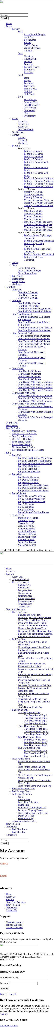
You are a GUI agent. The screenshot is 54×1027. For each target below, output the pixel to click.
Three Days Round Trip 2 (36, 731)
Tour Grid (16, 289)
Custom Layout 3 (26, 526)
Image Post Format (27, 536)
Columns (28, 50)
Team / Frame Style (27, 273)
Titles (26, 113)
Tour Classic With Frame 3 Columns (35, 384)
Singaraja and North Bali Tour (32, 699)
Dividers (28, 61)
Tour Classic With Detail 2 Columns (35, 395)
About (15, 118)
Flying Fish (23, 805)
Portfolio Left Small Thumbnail (39, 254)
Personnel (28, 83)
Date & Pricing (13, 428)
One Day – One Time (22, 439)
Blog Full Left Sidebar (28, 469)
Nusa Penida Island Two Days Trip (34, 786)
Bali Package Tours (21, 791)
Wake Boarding (25, 818)
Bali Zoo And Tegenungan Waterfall (35, 633)
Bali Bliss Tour (19, 832)
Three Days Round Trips (30, 726)
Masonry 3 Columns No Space (38, 202)
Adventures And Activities (24, 821)
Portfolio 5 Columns (33, 159)
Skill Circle (29, 94)
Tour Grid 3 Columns (28, 295)
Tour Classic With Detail (23, 393)
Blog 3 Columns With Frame (31, 498)
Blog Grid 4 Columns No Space (33, 490)
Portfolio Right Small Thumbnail (34, 258)
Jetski (20, 796)
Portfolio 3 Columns (33, 154)
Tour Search (12, 422)
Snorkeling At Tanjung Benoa (32, 807)
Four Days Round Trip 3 (35, 745)
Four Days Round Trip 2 (35, 742)
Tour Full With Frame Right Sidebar (35, 308)
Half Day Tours (19, 612)
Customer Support (14, 922)
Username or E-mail (9, 977)
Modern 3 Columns (33, 213)
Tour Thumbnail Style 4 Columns (34, 341)
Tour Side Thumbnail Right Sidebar (35, 327)
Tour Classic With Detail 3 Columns (35, 398)
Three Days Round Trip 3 (36, 734)
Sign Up (4, 1014)
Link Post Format (26, 539)
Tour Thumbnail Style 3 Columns (34, 338)
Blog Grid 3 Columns (28, 479)
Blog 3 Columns (26, 507)
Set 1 (20, 31)
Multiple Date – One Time (24, 433)
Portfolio (16, 145)
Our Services (18, 132)
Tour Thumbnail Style (22, 333)
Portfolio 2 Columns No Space (38, 178)
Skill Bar (28, 91)
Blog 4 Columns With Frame (31, 501)
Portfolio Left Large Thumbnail (39, 240)
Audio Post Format (27, 531)
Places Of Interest (20, 582)
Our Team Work (25, 129)
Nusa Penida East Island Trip (31, 767)
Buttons (27, 42)
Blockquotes (30, 39)
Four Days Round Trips (29, 737)
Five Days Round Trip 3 (35, 756)
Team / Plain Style (26, 268)
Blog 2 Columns (26, 504)
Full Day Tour (19, 639)
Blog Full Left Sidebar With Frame (34, 460)
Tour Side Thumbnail (22, 314)
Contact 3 (22, 143)
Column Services (32, 48)
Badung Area (24, 585)
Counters (28, 56)
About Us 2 (23, 124)
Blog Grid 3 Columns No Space (33, 488)
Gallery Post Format (27, 534)
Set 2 (20, 53)
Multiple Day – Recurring (24, 431)
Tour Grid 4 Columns (28, 297)
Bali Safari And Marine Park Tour (34, 636)
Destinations (12, 425)
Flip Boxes (29, 69)
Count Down (30, 58)
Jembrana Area (25, 595)
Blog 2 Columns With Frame (31, 496)
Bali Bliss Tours (19, 829)
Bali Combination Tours (23, 788)
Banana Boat (24, 799)
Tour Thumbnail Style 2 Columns (34, 335)
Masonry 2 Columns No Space (38, 205)
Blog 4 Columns (26, 509)
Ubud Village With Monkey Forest (34, 617)
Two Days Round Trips (29, 712)
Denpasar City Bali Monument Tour (35, 631)
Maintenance (18, 278)
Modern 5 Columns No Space (38, 230)
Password (4, 983)
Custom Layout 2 (26, 523)
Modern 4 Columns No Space (38, 227)
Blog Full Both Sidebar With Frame (35, 463)
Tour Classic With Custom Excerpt (28, 403)
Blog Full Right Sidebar (29, 466)
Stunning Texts (31, 102)
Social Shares (30, 99)
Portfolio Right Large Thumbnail (34, 244)
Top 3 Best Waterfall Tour (30, 707)
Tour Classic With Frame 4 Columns (35, 387)
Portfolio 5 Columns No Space (38, 186)
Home (9, 23)
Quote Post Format (27, 542)
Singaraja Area (25, 604)
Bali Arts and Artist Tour (29, 614)
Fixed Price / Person (21, 441)
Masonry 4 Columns (33, 192)
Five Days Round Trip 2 (35, 753)
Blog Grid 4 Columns (28, 482)
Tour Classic (18, 368)
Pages (9, 26)
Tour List (10, 287)
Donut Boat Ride (26, 815)
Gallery (15, 262)
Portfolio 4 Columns (33, 156)
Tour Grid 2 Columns (28, 292)
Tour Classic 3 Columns (29, 374)
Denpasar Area (25, 590)
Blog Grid (17, 474)
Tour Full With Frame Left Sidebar (34, 311)
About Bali (17, 576)
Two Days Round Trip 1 (35, 715)
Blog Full (16, 455)
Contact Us (11, 834)
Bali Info (10, 574)
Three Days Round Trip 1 (36, 729)
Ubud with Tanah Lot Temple (32, 623)
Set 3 (20, 75)
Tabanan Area (24, 606)
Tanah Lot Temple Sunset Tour (32, 625)
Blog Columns (19, 493)
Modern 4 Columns (33, 216)
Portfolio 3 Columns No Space (38, 181)
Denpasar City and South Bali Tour (34, 685)
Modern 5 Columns (33, 219)
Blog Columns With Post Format (33, 512)
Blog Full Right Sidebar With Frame (35, 458)
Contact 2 (22, 140)
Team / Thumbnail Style (29, 270)
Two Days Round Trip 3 (35, 720)
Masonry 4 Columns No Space (38, 200)
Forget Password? (8, 994)
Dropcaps (28, 64)
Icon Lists (28, 72)
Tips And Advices (20, 579)
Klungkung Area (26, 601)
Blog (8, 452)
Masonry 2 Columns (33, 197)
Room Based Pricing (22, 444)
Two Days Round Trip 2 (35, 718)
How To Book (13, 824)
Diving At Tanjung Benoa (30, 810)
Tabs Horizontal (31, 105)
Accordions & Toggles (34, 34)
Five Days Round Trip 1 (35, 750)
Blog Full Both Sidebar (29, 471)
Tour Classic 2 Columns (29, 371)
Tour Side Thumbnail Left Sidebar (34, 330)
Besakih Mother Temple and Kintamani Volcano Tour (31, 665)
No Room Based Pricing (23, 447)
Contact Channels (14, 927)
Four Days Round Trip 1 (35, 739)
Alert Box (28, 37)
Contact (15, 135)
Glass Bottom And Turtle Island (33, 813)
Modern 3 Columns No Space (38, 224)
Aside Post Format (27, 528)
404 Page (16, 284)
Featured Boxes (31, 67)
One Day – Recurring (22, 436)
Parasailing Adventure (28, 802)
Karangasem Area (26, 598)
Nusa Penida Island (21, 758)
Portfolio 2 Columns (33, 151)
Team (14, 265)
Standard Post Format (28, 517)
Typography (30, 116)
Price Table (29, 86)
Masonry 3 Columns (33, 194)
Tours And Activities (16, 609)
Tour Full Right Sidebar (29, 303)
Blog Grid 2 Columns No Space (33, 485)
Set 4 (20, 97)
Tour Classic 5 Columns (29, 379)
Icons (26, 77)
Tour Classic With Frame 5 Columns (35, 390)
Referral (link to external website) (28, 450)
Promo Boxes (30, 88)
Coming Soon (18, 281)
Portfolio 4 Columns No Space (38, 183)
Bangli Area (23, 587)
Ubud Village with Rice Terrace (33, 620)
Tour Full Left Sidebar (28, 306)
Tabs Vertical (30, 107)
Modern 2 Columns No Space (38, 221)
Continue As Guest (9, 1025)
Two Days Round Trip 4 (35, 723)
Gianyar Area (24, 593)
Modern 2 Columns (33, 211)
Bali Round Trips (20, 710)
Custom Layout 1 (26, 520)
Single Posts (18, 515)
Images (27, 80)
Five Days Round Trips (29, 748)
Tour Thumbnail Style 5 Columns (34, 344)
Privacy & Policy (14, 925)
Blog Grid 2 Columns (28, 477)
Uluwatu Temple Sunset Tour (32, 628)
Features (16, 29)
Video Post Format (27, 545)
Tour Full (16, 300)
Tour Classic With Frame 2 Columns (35, 382)
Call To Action (31, 45)
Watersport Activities (22, 794)
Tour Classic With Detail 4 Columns (35, 401)
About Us (22, 121)
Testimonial (29, 110)
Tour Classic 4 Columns (29, 376)
